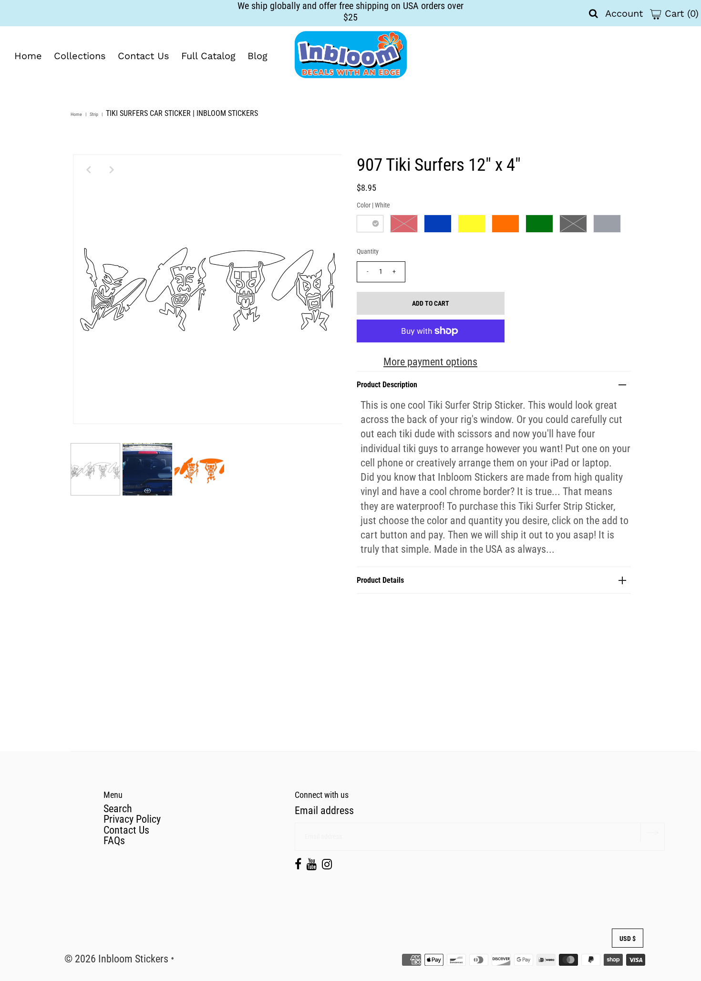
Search (117, 809)
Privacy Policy (132, 819)
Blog (257, 56)
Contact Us (143, 56)
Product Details (380, 580)
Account (624, 13)
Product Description (387, 384)
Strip (94, 114)
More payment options (430, 362)
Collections (80, 56)
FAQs (114, 841)
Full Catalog (208, 56)
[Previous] (88, 169)
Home (28, 56)
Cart (680, 13)
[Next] (111, 169)
